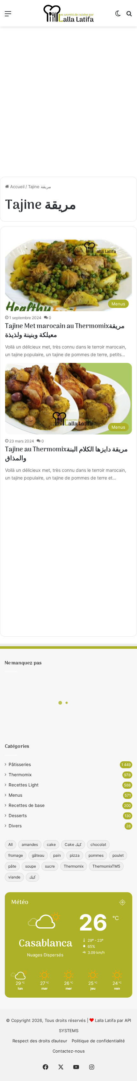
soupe (30, 866)
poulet (118, 855)
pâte (12, 866)
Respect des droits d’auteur (39, 1040)
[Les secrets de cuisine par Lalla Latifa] (68, 13)
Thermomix (20, 774)
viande (14, 877)
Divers (15, 825)
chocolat (98, 844)
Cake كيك (73, 844)
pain (57, 855)
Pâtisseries (20, 764)
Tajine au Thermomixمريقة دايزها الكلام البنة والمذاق (66, 454)
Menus (15, 795)
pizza (75, 855)
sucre (50, 866)
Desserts (18, 815)
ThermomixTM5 (106, 866)
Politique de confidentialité (98, 1040)
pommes (96, 855)
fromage (15, 855)
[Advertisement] (68, 101)
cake (51, 844)
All (10, 844)
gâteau (38, 855)
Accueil (17, 186)
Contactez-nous (69, 1051)
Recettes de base (27, 805)
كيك (32, 877)
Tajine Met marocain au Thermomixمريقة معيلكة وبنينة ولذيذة (65, 331)
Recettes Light (24, 784)
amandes (30, 844)
